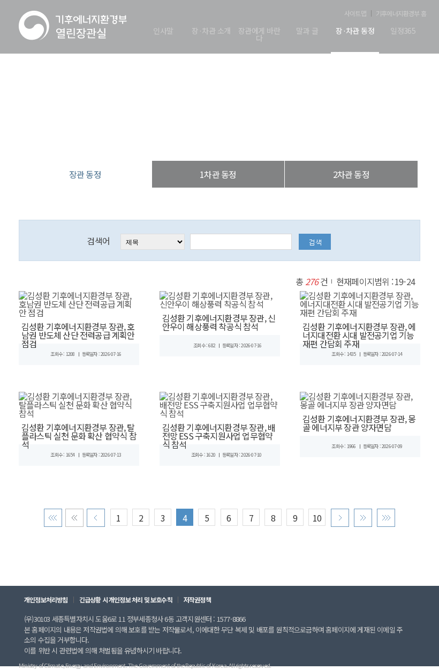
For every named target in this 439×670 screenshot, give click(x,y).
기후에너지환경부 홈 (401, 13)
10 (317, 517)
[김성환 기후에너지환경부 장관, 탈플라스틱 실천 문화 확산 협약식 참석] (79, 403)
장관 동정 (275, 139)
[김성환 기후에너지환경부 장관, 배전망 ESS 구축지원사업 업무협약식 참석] (220, 403)
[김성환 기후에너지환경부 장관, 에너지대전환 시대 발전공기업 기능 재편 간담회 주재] (360, 302)
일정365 (402, 31)
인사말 (163, 31)
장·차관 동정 (355, 31)
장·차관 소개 (211, 31)
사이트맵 (355, 13)
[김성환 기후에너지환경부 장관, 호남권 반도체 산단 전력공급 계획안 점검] (79, 302)
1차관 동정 (218, 174)
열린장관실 (155, 139)
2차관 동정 (351, 174)
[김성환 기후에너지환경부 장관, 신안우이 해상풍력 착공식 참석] (220, 298)
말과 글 (307, 31)
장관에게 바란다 (259, 35)
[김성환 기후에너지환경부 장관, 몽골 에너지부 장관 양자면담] (360, 398)
